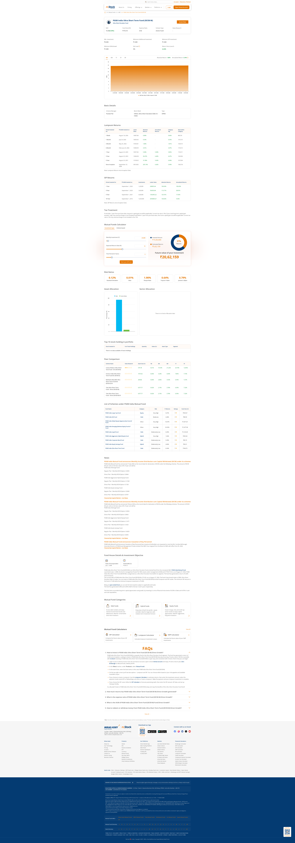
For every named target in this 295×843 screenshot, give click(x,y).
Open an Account (156, 435)
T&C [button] (147, 437)
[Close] (166, 403)
